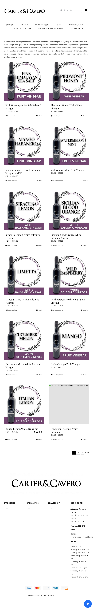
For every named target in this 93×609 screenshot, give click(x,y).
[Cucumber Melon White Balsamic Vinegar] (24, 339)
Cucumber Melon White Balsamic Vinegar (23, 365)
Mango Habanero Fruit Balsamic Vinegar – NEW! (23, 171)
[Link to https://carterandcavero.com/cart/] (85, 10)
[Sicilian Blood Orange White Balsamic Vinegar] (69, 210)
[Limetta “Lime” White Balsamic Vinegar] (24, 274)
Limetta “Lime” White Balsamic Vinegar (22, 301)
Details (39, 116)
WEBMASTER (60, 595)
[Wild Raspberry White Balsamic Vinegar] (69, 274)
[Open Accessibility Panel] (88, 604)
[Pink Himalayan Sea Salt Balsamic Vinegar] (24, 80)
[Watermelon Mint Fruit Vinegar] (69, 145)
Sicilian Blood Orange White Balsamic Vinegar (66, 236)
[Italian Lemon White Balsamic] (24, 404)
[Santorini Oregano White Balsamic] (69, 404)
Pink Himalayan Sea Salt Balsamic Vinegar (23, 107)
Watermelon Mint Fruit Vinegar (68, 170)
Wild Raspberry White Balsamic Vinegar (68, 301)
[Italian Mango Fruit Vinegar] (69, 339)
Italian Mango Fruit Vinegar (66, 364)
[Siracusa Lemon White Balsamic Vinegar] (24, 210)
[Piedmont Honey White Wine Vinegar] (69, 80)
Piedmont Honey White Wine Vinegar (66, 107)
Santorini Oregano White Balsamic (64, 430)
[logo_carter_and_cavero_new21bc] (25, 6)
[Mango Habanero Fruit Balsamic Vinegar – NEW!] (24, 145)
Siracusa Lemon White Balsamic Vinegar (22, 236)
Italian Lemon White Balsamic (21, 428)
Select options (12, 116)
